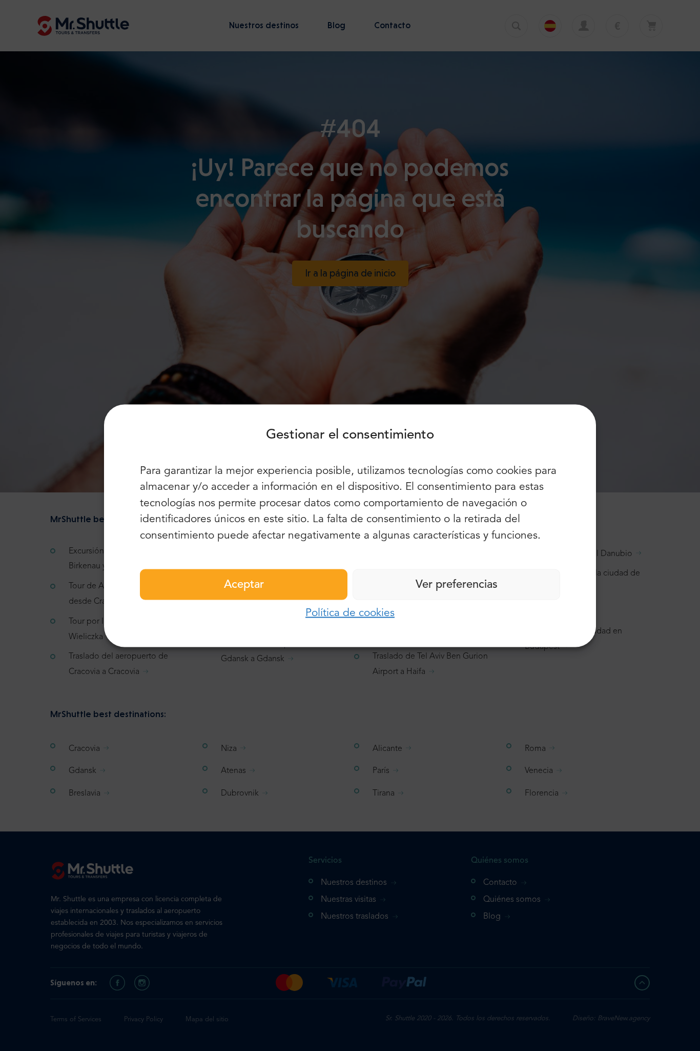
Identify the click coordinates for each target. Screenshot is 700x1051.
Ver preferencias (457, 584)
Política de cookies (350, 613)
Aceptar (244, 584)
